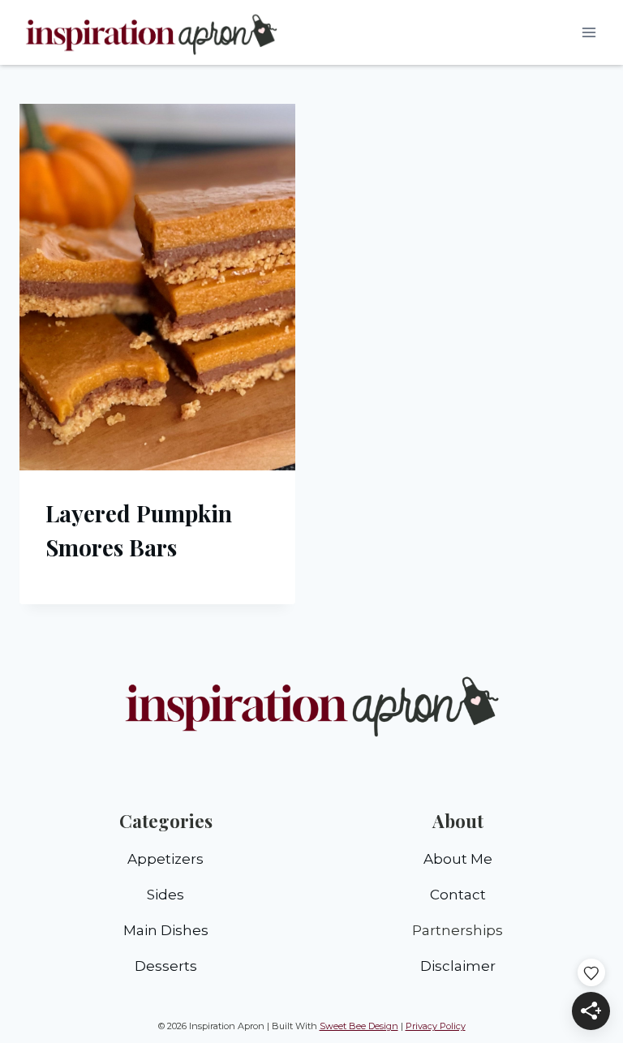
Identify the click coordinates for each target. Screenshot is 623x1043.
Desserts (166, 966)
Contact (458, 894)
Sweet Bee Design (359, 1026)
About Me (457, 859)
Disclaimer (458, 966)
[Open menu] (589, 32)
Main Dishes (165, 930)
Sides (165, 894)
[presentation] (157, 287)
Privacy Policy (436, 1026)
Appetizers (165, 859)
